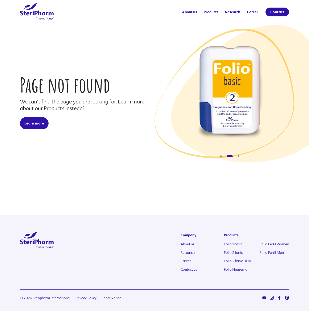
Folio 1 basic (233, 244)
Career (252, 12)
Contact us (189, 269)
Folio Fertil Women (274, 244)
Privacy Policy (86, 298)
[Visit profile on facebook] (279, 297)
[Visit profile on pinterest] (287, 297)
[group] (229, 93)
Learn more (34, 123)
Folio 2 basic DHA (237, 261)
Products (211, 12)
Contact (277, 12)
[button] (221, 156)
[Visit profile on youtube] (264, 297)
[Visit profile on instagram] (272, 297)
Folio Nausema (235, 269)
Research (232, 12)
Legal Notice (111, 298)
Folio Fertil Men (272, 253)
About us (189, 12)
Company (188, 235)
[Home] (37, 12)
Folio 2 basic (233, 253)
